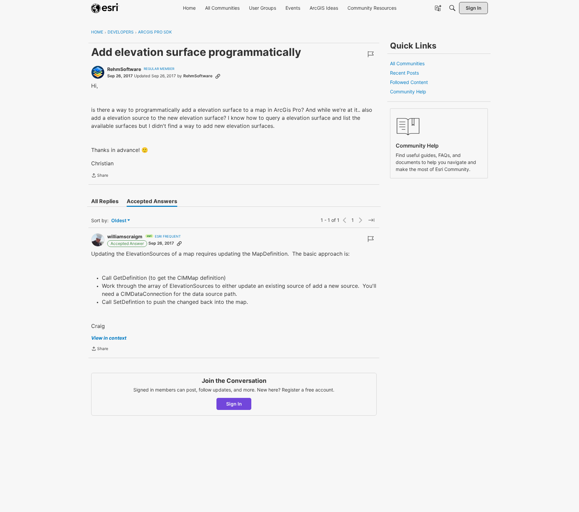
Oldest (119, 221)
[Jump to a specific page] (371, 220)
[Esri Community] (105, 8)
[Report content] (371, 54)
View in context (108, 338)
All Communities (407, 63)
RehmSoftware (124, 69)
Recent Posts (404, 73)
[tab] (105, 201)
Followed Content (409, 82)
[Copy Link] (218, 76)
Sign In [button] (234, 404)
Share (99, 176)
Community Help (408, 91)
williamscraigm (124, 236)
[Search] (452, 8)
